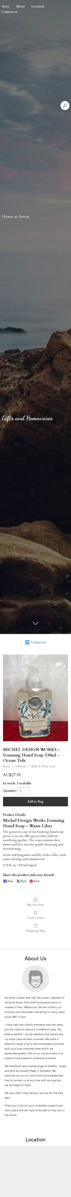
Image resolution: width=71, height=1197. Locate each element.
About (20, 6)
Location (37, 6)
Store (6, 766)
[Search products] (65, 105)
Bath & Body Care (43, 766)
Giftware (21, 766)
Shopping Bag (35, 931)
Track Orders (35, 918)
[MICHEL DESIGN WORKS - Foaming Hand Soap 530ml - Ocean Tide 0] (35, 697)
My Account (35, 905)
